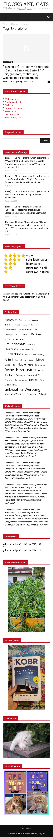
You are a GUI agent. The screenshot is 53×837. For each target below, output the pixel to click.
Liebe (40, 359)
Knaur (27, 355)
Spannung (8, 62)
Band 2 (17, 325)
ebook (17, 335)
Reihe (9, 369)
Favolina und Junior (14, 102)
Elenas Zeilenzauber (14, 108)
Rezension (26, 369)
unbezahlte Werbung (22, 389)
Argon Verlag (24, 320)
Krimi (9, 359)
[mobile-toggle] (5, 17)
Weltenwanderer (12, 99)
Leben (31, 360)
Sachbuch (9, 374)
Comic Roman (10, 330)
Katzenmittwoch (27, 349)
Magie (21, 364)
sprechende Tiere (35, 375)
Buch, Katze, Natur (14, 117)
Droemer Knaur (25, 329)
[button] (49, 17)
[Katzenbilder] (26, 740)
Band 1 (8, 324)
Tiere (42, 380)
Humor (31, 344)
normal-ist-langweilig (12, 82)
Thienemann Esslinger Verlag (16, 380)
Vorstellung (32, 394)
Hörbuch (11, 349)
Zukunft (42, 394)
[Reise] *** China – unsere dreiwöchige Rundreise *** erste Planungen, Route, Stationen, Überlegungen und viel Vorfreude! (25, 210)
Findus (7, 339)
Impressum (26, 828)
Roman (41, 370)
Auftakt (35, 320)
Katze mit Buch (12, 111)
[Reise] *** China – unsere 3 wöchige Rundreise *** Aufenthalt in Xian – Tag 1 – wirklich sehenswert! (27, 194)
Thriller (33, 379)
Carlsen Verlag (27, 325)
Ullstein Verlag (11, 384)
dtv (36, 330)
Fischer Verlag (18, 339)
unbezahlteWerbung (15, 393)
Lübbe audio (10, 365)
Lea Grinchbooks (13, 114)
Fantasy (36, 334)
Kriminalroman (21, 360)
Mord (30, 364)
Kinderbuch (14, 354)
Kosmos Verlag (38, 354)
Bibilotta (9, 105)
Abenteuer (11, 319)
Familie (25, 334)
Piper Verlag (40, 365)
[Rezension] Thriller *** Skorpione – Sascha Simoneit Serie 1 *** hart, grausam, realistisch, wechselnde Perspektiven (26, 72)
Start (5, 24)
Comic (37, 325)
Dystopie (9, 334)
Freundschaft (15, 344)
